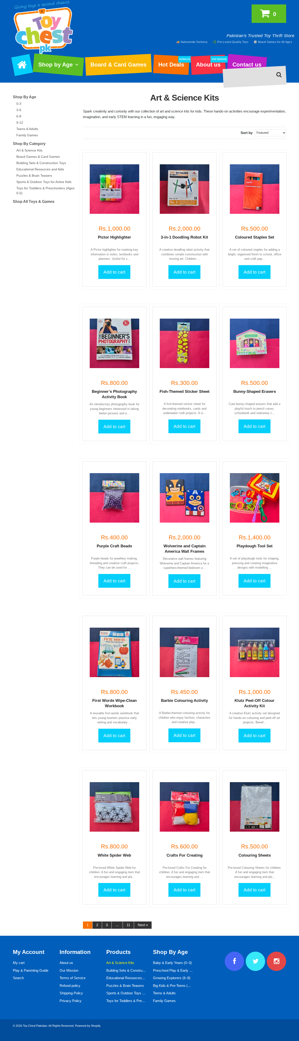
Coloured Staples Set (254, 237)
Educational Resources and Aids (40, 169)
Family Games (27, 135)
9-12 (19, 122)
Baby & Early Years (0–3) (172, 963)
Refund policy (70, 986)
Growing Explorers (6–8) (171, 978)
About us (210, 63)
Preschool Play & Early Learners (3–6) (182, 970)
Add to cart (114, 272)
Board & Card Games (118, 64)
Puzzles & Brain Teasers (34, 175)
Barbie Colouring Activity (184, 700)
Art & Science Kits (29, 150)
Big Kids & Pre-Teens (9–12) (174, 986)
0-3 (18, 104)
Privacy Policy (71, 1001)
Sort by (247, 133)
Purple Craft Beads (114, 546)
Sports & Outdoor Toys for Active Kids (43, 182)
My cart (19, 963)
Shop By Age (24, 97)
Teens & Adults (27, 129)
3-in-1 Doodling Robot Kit (184, 237)
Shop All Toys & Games (33, 202)
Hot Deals (173, 63)
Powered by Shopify (87, 1025)
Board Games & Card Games (38, 156)
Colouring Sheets (254, 855)
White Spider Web (114, 855)
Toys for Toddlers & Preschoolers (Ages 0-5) (140, 1001)
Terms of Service (72, 978)
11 (128, 925)
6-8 (18, 116)
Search (18, 978)
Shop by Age (55, 64)
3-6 (18, 110)
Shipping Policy (71, 993)
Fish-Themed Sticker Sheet (185, 391)
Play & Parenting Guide (30, 970)
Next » (143, 925)
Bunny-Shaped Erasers (254, 391)
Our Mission (69, 970)
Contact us (246, 64)
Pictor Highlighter (114, 237)
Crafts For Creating (185, 855)
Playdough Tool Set (255, 546)
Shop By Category (29, 144)
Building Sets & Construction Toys (41, 163)
